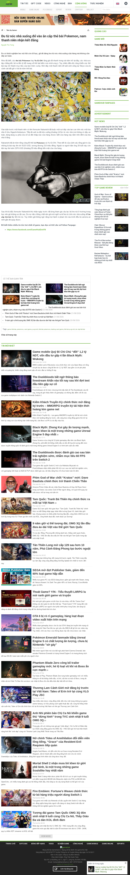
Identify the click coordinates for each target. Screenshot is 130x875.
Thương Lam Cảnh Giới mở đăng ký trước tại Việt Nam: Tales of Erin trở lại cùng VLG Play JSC (61, 691)
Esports (120, 844)
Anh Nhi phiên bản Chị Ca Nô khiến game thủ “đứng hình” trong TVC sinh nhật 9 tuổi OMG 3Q (61, 717)
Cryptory (79, 10)
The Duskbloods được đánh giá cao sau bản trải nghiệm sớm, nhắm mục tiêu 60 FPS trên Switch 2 (61, 456)
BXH (70, 3)
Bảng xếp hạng (38, 844)
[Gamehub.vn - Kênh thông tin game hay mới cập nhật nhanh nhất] (9, 3)
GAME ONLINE (34, 10)
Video (47, 3)
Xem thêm (124, 188)
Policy (71, 864)
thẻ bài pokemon (44, 329)
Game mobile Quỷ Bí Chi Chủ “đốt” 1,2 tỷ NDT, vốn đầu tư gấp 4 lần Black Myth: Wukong (31, 288)
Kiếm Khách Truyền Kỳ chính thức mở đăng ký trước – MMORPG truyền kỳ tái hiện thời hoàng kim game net (32, 300)
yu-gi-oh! (35, 329)
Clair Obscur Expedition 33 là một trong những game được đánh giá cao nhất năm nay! (102, 229)
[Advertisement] (46, 254)
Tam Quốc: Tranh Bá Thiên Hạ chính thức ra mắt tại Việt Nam (29, 317)
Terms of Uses (62, 864)
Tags (5, 329)
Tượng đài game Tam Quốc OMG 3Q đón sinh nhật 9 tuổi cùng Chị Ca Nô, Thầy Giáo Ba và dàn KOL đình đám (61, 816)
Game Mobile (92, 844)
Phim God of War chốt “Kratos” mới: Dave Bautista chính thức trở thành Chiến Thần (38, 313)
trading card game (57, 329)
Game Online (107, 844)
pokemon (20, 329)
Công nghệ (59, 3)
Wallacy (90, 10)
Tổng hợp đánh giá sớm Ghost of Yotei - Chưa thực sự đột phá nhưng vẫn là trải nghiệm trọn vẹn (103, 214)
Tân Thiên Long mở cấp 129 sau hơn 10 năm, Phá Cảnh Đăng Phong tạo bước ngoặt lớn (61, 548)
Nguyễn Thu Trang (7, 45)
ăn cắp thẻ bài (80, 329)
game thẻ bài (11, 329)
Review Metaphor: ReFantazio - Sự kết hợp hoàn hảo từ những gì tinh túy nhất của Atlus (103, 258)
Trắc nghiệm (97, 3)
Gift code (36, 3)
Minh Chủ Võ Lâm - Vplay (104, 56)
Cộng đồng (81, 3)
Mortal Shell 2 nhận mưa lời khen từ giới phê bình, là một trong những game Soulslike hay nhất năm (59, 767)
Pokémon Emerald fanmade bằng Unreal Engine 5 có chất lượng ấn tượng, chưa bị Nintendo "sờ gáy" (60, 641)
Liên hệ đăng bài (66, 869)
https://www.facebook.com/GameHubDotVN (26, 230)
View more (46, 836)
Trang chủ (10, 844)
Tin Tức (24, 3)
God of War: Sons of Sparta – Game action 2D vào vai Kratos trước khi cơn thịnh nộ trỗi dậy (103, 199)
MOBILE (23, 10)
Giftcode (23, 844)
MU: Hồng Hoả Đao (102, 78)
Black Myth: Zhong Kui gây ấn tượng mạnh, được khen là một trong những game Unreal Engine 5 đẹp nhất (75, 299)
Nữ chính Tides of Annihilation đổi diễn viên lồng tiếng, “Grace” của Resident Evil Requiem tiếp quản (61, 742)
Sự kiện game (63, 844)
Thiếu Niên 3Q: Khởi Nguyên (105, 45)
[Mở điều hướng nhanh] (88, 29)
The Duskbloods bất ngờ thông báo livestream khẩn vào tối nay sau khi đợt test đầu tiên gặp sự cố (75, 288)
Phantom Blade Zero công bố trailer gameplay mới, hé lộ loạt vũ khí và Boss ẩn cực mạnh (61, 666)
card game (28, 329)
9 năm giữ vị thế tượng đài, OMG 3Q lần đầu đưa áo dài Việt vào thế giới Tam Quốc (37, 320)
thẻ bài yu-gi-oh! (69, 329)
